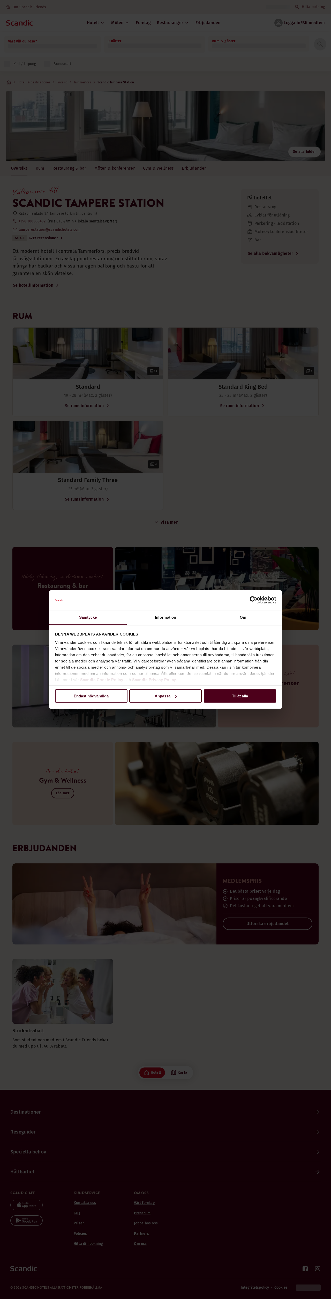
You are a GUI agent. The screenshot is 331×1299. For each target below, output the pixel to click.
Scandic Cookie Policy (101, 679)
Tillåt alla (240, 696)
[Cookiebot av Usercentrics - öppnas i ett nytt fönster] (253, 600)
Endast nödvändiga (91, 696)
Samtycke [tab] (88, 617)
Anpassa (162, 696)
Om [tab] (243, 617)
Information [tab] (165, 617)
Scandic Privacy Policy (154, 679)
